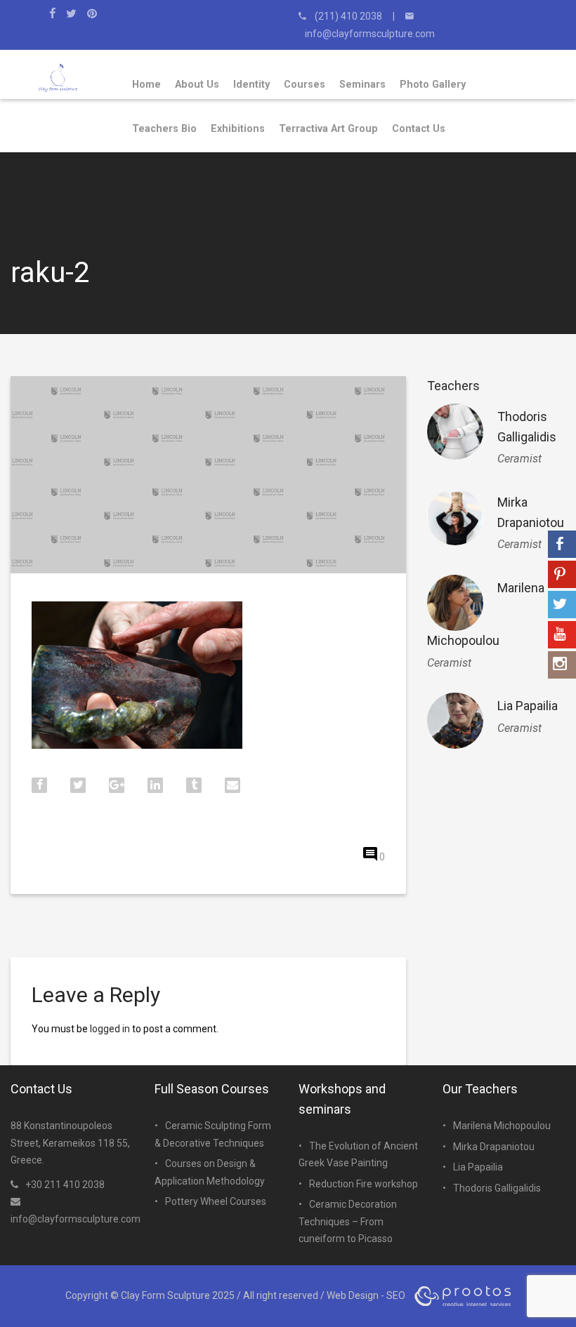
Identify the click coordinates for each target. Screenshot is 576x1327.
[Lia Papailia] (455, 721)
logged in (110, 1028)
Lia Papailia (527, 705)
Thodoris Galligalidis (497, 1188)
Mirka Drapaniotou (494, 1146)
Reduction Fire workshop (363, 1183)
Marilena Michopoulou (502, 1125)
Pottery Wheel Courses (215, 1201)
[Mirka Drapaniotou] (455, 517)
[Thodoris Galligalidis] (455, 432)
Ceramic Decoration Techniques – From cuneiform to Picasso (348, 1221)
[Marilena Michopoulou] (455, 603)
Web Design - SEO (366, 1295)
